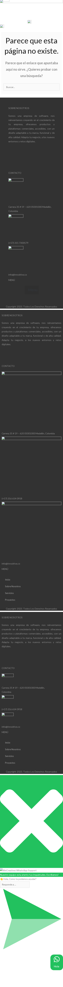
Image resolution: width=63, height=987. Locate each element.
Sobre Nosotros (13, 586)
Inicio (7, 579)
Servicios (9, 593)
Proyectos (10, 599)
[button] (7, 12)
